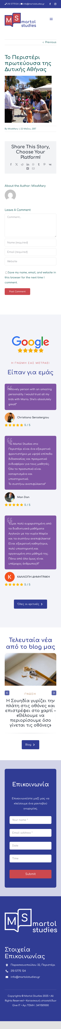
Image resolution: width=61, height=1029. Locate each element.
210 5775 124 (18, 971)
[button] (7, 693)
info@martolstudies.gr (34, 4)
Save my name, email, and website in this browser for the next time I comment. (30, 277)
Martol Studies (33, 996)
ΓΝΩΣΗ (30, 694)
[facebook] (50, 4)
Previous (50, 42)
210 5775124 (13, 4)
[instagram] (55, 4)
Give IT (16, 1005)
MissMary (13, 129)
